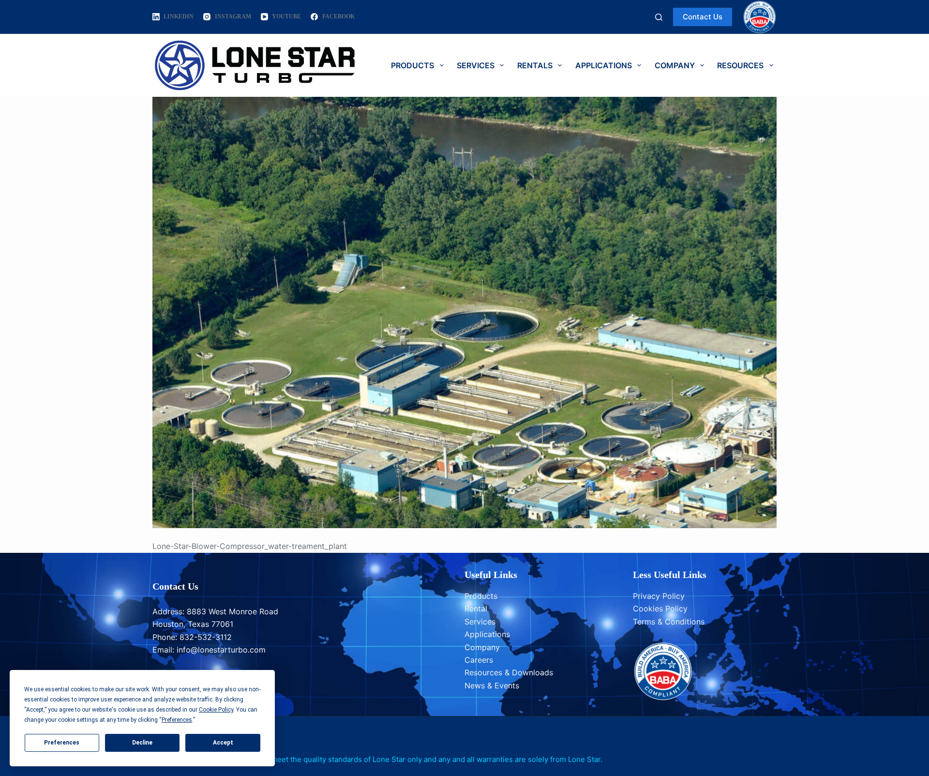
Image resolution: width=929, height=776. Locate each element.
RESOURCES (740, 65)
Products (480, 596)
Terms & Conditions (668, 621)
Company (482, 647)
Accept (223, 742)
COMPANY (675, 65)
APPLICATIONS (603, 65)
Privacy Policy (659, 596)
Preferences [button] (177, 719)
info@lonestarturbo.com (221, 649)
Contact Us (702, 16)
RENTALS (535, 65)
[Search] (658, 17)
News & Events (491, 685)
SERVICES (475, 65)
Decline (142, 742)
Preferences (61, 742)
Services (479, 621)
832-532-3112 (206, 637)
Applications (487, 634)
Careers (478, 660)
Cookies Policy (660, 608)
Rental (475, 608)
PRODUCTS (412, 65)
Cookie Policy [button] (216, 709)
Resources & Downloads (508, 672)
